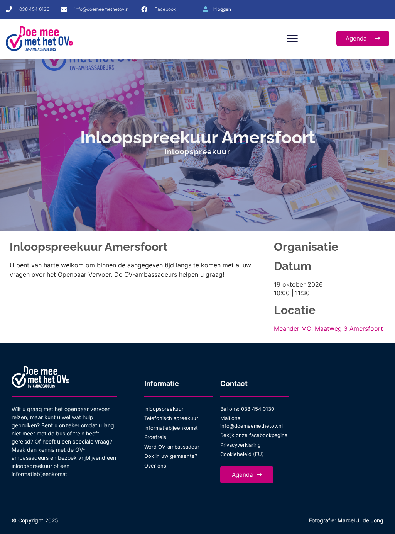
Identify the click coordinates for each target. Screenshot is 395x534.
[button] (292, 38)
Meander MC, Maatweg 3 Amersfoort (328, 328)
